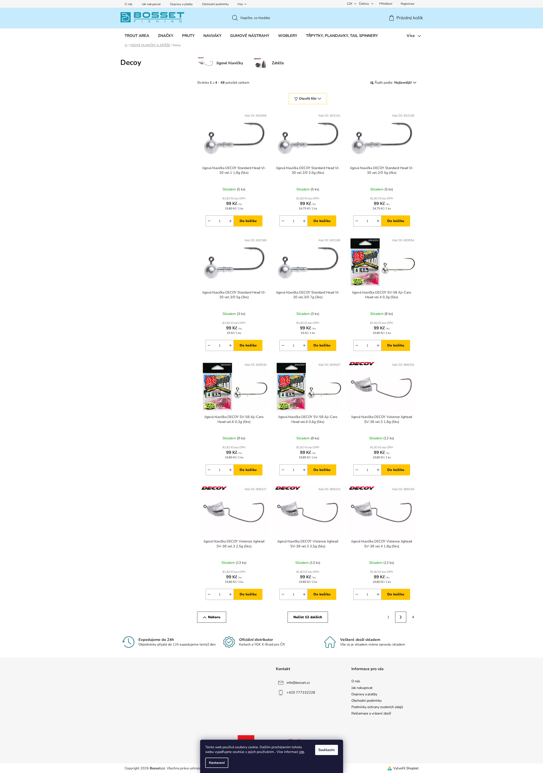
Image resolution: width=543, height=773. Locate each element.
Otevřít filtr (308, 98)
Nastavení (217, 762)
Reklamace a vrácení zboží (371, 713)
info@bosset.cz (298, 682)
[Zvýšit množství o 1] (230, 221)
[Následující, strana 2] (400, 617)
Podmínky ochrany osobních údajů (377, 707)
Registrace (407, 4)
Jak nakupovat (151, 4)
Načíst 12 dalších (307, 617)
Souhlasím (326, 750)
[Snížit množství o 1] (209, 221)
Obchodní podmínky (215, 4)
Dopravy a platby (181, 4)
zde (301, 752)
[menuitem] (136, 35)
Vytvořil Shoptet (406, 768)
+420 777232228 (301, 692)
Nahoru (214, 617)
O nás (128, 4)
